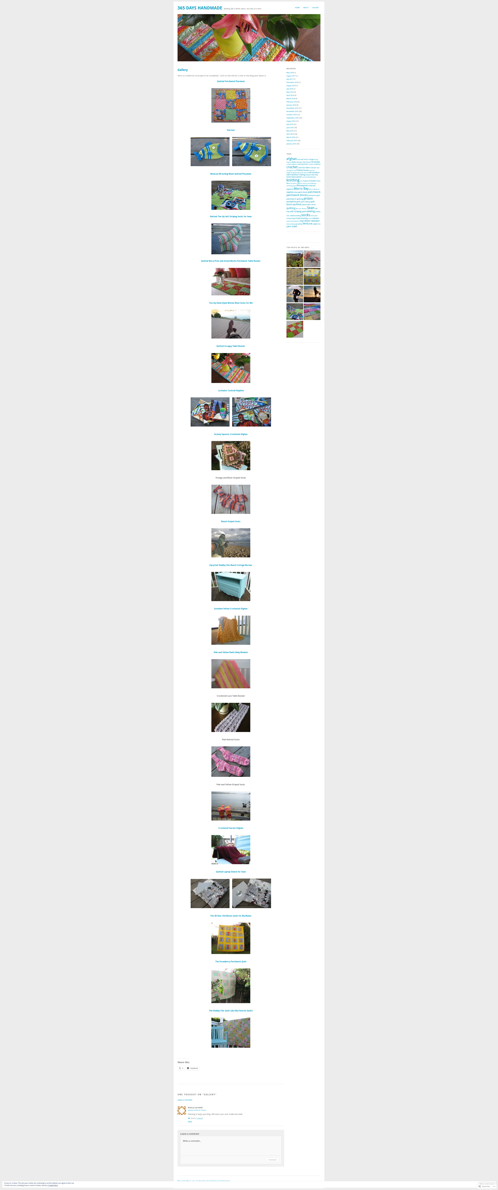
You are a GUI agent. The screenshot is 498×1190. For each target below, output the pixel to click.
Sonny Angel (291, 218)
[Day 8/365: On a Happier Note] (312, 311)
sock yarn (313, 216)
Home (297, 8)
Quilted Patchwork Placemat (231, 81)
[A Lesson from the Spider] (294, 258)
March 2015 (290, 137)
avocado (300, 159)
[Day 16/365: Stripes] (312, 258)
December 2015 (292, 108)
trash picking (290, 224)
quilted (297, 204)
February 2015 (291, 141)
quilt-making (305, 202)
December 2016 (292, 82)
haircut (306, 173)
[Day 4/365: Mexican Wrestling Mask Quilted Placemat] (294, 311)
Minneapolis (302, 185)
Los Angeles (304, 181)
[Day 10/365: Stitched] (294, 329)
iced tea (304, 177)
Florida (305, 170)
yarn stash (291, 226)
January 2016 (291, 105)
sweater (315, 218)
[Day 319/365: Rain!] (294, 294)
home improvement (294, 177)
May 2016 (290, 92)
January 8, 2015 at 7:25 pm (197, 1110)
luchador (312, 181)
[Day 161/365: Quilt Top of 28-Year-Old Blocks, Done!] (312, 276)
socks (305, 215)
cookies (310, 164)
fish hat (293, 170)
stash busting (302, 218)
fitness (299, 170)
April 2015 (290, 134)
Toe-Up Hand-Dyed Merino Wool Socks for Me (231, 303)
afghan (291, 159)
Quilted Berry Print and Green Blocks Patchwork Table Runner (231, 261)
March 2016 (290, 99)
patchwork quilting (294, 199)
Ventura (307, 223)
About (306, 8)
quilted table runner (308, 205)
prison (308, 198)
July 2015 (289, 124)
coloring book (302, 164)
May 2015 (290, 131)
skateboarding (295, 216)
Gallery (315, 8)
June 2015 (290, 128)
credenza (317, 164)
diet (318, 168)
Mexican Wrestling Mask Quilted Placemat (230, 174)
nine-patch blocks (301, 192)
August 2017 (291, 76)
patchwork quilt (314, 195)
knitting (292, 180)
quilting (290, 208)
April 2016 (290, 95)
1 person (199, 1118)
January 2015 (291, 144)
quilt (298, 201)
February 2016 (291, 102)
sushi (310, 218)
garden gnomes (298, 173)
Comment (272, 1160)
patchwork (314, 192)
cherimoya (306, 162)
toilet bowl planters (292, 221)
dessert (313, 168)
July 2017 (289, 79)
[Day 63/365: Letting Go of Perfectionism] (294, 276)
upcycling (298, 224)
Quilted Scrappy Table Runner (230, 346)
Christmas (315, 162)
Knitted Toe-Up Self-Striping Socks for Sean (231, 216)
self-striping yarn (298, 211)
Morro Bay (301, 189)
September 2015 (292, 118)
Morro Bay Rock (314, 189)
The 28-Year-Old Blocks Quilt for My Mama (230, 916)
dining (288, 170)
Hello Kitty (314, 175)
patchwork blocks (297, 195)
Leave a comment (185, 1100)
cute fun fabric (304, 167)
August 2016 (291, 86)
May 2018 (290, 73)
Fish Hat (231, 130)
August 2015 (291, 121)
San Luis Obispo (301, 208)
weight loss (316, 224)
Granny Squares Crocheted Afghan (230, 434)
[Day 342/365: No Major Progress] (312, 294)
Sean (310, 208)
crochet (292, 167)
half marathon (314, 172)
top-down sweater (310, 220)
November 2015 (292, 111)
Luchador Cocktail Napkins (231, 390)
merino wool (307, 183)
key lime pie (311, 177)
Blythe (294, 162)
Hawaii (308, 175)
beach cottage (309, 159)
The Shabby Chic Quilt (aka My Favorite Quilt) (231, 1011)
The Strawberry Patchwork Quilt (230, 961)
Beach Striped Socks (230, 521)
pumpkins (291, 201)
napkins (290, 192)
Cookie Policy (53, 1185)
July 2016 (289, 89)
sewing (311, 211)
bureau (299, 162)
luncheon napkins (296, 183)
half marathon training (295, 175)
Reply (190, 1122)
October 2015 (291, 115)
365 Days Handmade (200, 7)
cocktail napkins (291, 164)
